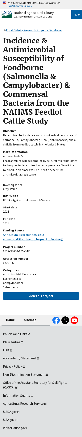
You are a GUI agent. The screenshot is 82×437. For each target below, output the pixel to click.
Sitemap (30, 320)
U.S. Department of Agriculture (33, 16)
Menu (77, 14)
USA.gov (8, 420)
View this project (41, 296)
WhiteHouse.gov (14, 428)
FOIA (6, 350)
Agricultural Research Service (22, 235)
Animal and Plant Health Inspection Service (31, 239)
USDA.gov (10, 412)
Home (10, 320)
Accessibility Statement (19, 358)
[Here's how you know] (41, 4)
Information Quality (16, 395)
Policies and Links (15, 334)
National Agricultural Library (34, 12)
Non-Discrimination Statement (24, 374)
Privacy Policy (12, 366)
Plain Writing (11, 342)
